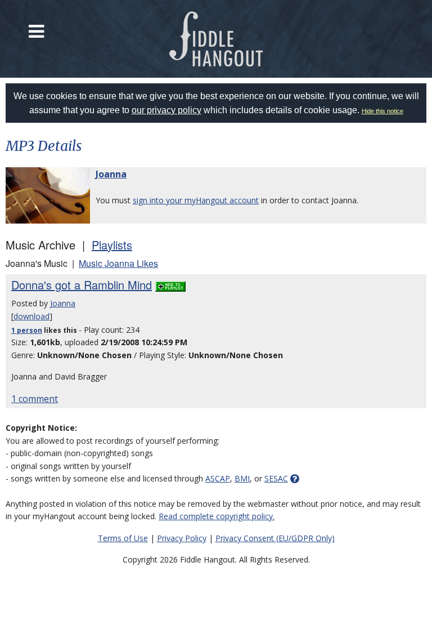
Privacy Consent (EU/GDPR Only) (275, 538)
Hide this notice (382, 111)
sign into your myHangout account (196, 200)
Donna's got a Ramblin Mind (81, 284)
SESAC (276, 478)
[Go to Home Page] (216, 39)
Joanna (111, 174)
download (32, 316)
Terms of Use (123, 538)
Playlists (112, 245)
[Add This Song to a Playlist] (170, 284)
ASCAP (217, 478)
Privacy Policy (181, 538)
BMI (242, 478)
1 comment (34, 398)
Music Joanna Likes (118, 263)
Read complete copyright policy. (216, 516)
